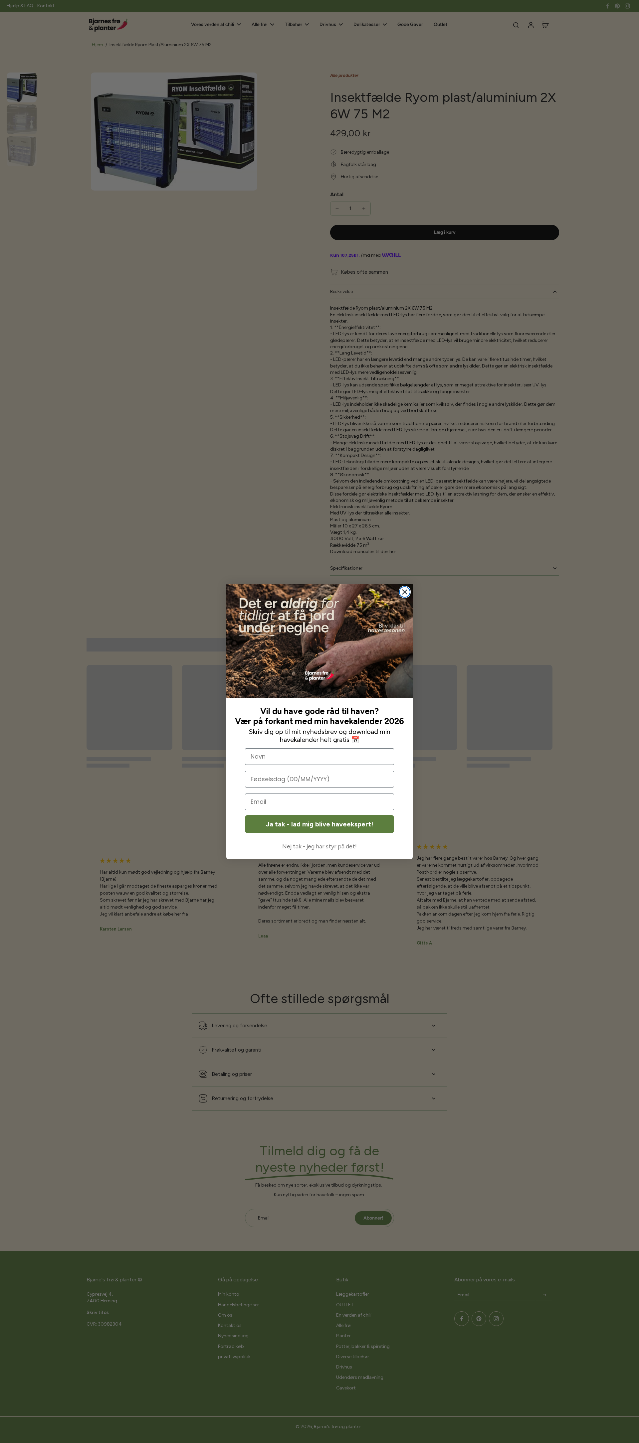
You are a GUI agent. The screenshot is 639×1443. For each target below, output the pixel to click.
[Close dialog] (404, 592)
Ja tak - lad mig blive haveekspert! (319, 824)
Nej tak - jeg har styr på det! (319, 846)
